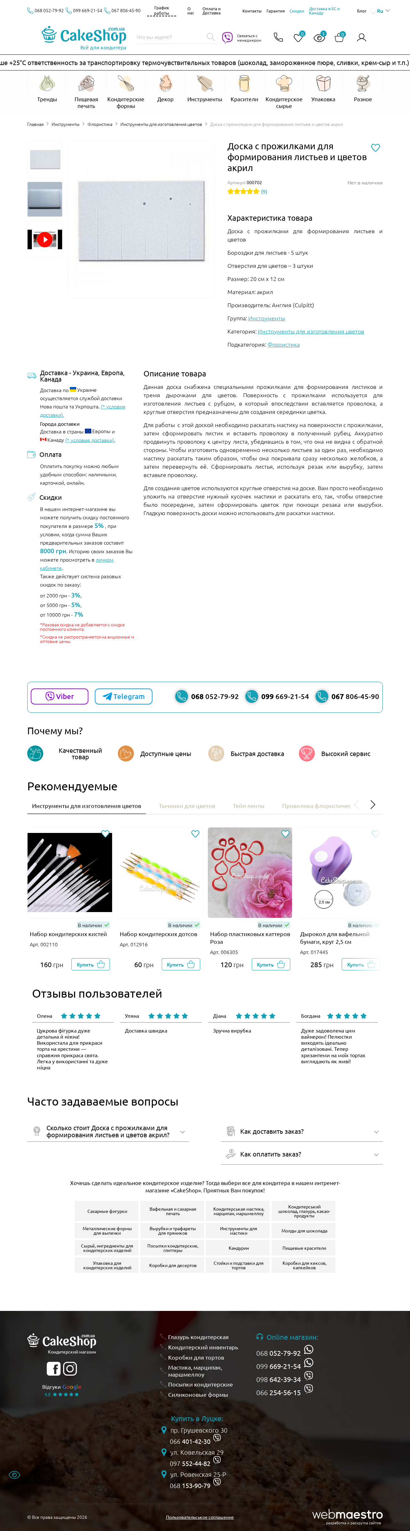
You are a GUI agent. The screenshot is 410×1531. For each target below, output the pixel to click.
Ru (380, 10)
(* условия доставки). (90, 439)
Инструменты (65, 124)
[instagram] (70, 1369)
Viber (65, 696)
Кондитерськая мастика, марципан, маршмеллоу (238, 1211)
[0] (295, 38)
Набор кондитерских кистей (68, 933)
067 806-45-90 (126, 10)
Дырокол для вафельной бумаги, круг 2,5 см (335, 937)
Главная (35, 124)
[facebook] (54, 1369)
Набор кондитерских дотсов (158, 933)
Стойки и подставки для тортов (239, 1265)
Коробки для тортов (196, 1357)
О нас (190, 10)
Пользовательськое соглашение (200, 1517)
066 (278, 1392)
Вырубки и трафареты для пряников (173, 1230)
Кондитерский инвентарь (203, 1347)
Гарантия (275, 11)
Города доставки (60, 423)
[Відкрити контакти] (278, 37)
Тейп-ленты (249, 805)
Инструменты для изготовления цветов (161, 124)
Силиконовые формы (198, 1394)
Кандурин (239, 1248)
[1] (317, 38)
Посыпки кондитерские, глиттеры (172, 1248)
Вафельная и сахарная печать (173, 1211)
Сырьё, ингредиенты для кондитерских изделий (107, 1248)
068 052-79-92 (49, 10)
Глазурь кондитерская (198, 1336)
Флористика (99, 124)
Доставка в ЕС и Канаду (324, 10)
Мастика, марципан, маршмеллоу (195, 1371)
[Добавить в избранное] (105, 834)
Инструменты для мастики (238, 1230)
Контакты (252, 11)
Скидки (297, 11)
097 (190, 1463)
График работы (161, 10)
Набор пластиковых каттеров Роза (250, 937)
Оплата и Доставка (211, 10)
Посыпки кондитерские (200, 1384)
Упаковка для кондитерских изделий (107, 1265)
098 (278, 1379)
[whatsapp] (308, 1349)
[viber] (308, 1375)
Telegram (129, 696)
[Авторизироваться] (361, 37)
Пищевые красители (304, 1248)
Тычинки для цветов (187, 805)
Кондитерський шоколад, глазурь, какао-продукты (304, 1211)
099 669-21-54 (87, 10)
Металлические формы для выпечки (107, 1230)
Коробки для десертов (173, 1265)
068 (278, 1352)
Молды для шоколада (304, 1230)
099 (278, 1366)
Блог (361, 11)
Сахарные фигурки (107, 1211)
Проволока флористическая (321, 805)
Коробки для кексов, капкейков (304, 1265)
